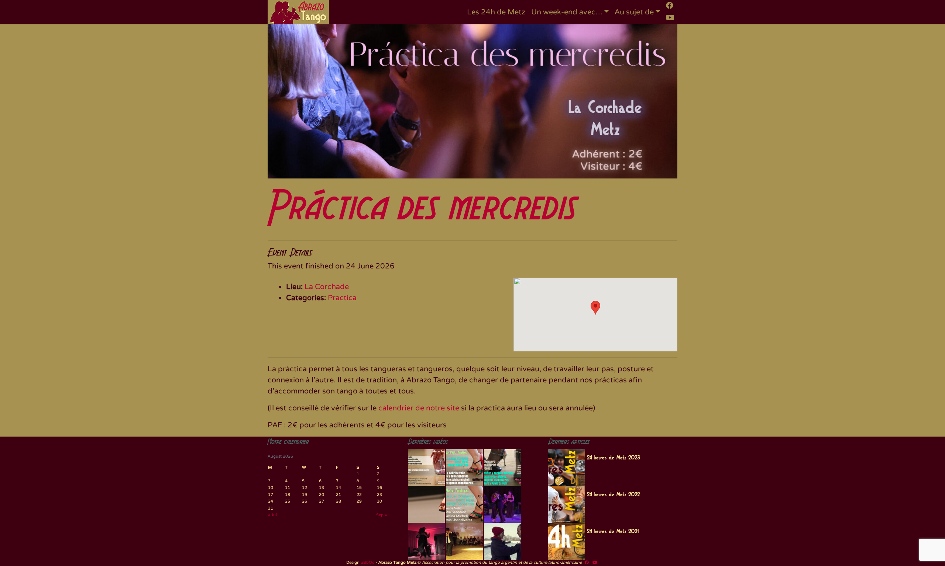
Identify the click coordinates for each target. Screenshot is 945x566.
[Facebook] (669, 5)
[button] (595, 308)
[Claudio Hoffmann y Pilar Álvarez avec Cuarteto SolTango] (426, 541)
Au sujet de (634, 12)
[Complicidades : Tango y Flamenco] (502, 504)
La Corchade (327, 286)
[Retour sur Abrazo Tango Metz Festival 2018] (464, 504)
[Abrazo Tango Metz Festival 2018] (464, 467)
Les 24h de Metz (496, 12)
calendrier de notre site (418, 408)
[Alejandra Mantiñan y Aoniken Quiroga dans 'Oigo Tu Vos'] (464, 541)
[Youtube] (670, 17)
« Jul (272, 515)
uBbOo (368, 562)
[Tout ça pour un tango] (502, 541)
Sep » (381, 515)
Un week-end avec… (566, 12)
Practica (342, 298)
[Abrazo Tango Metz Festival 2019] (426, 467)
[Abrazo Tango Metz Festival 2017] (502, 467)
